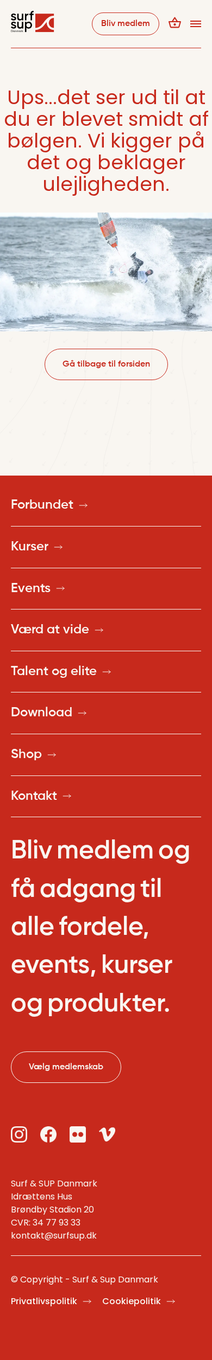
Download (41, 712)
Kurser (29, 546)
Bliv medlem (125, 24)
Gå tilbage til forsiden (106, 364)
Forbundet (42, 504)
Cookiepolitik (131, 1301)
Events (31, 588)
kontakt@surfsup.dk (54, 1235)
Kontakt (34, 796)
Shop (26, 754)
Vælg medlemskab (66, 1067)
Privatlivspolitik (44, 1301)
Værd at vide (50, 629)
